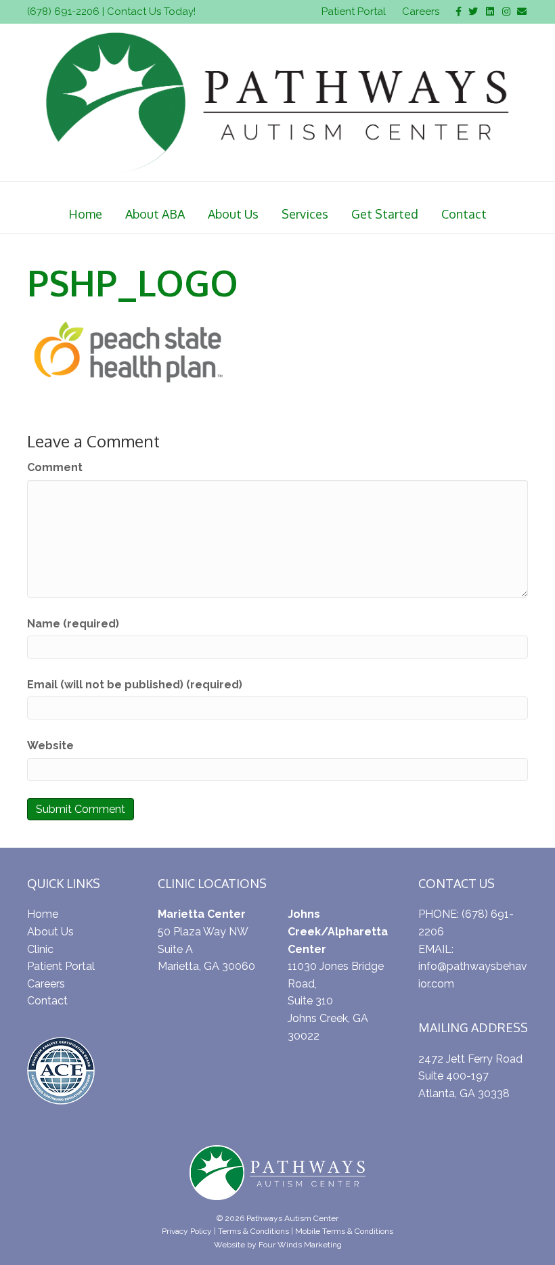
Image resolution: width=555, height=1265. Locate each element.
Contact (464, 213)
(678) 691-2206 (63, 11)
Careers (420, 11)
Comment (55, 467)
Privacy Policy (187, 1231)
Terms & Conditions (253, 1231)
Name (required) (73, 623)
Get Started (384, 213)
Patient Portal (353, 11)
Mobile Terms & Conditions (344, 1231)
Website (50, 745)
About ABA (155, 213)
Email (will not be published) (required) (134, 684)
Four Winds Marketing (300, 1244)
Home (85, 213)
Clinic (40, 949)
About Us (233, 213)
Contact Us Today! (151, 11)
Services (305, 213)
